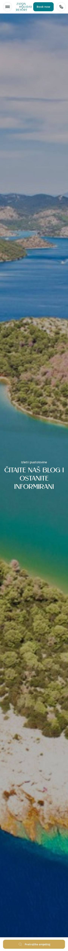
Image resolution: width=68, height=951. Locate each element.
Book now (43, 7)
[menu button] (7, 6)
